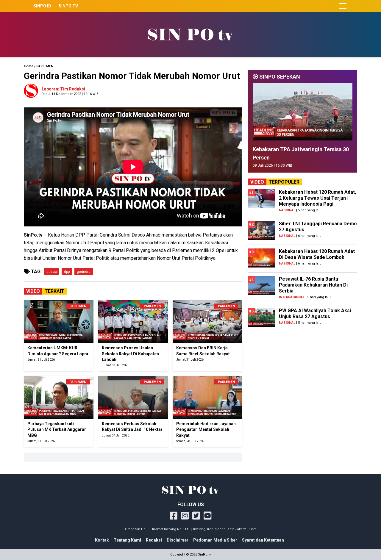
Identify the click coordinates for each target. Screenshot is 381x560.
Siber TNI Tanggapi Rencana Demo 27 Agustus (318, 226)
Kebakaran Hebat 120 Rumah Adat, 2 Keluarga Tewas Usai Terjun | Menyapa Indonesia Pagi (317, 198)
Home (28, 66)
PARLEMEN (44, 66)
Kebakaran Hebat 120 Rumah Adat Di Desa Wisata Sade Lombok (317, 254)
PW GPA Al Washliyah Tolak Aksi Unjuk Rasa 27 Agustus (315, 313)
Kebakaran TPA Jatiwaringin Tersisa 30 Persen (301, 153)
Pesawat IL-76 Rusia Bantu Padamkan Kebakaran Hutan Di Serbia (313, 285)
